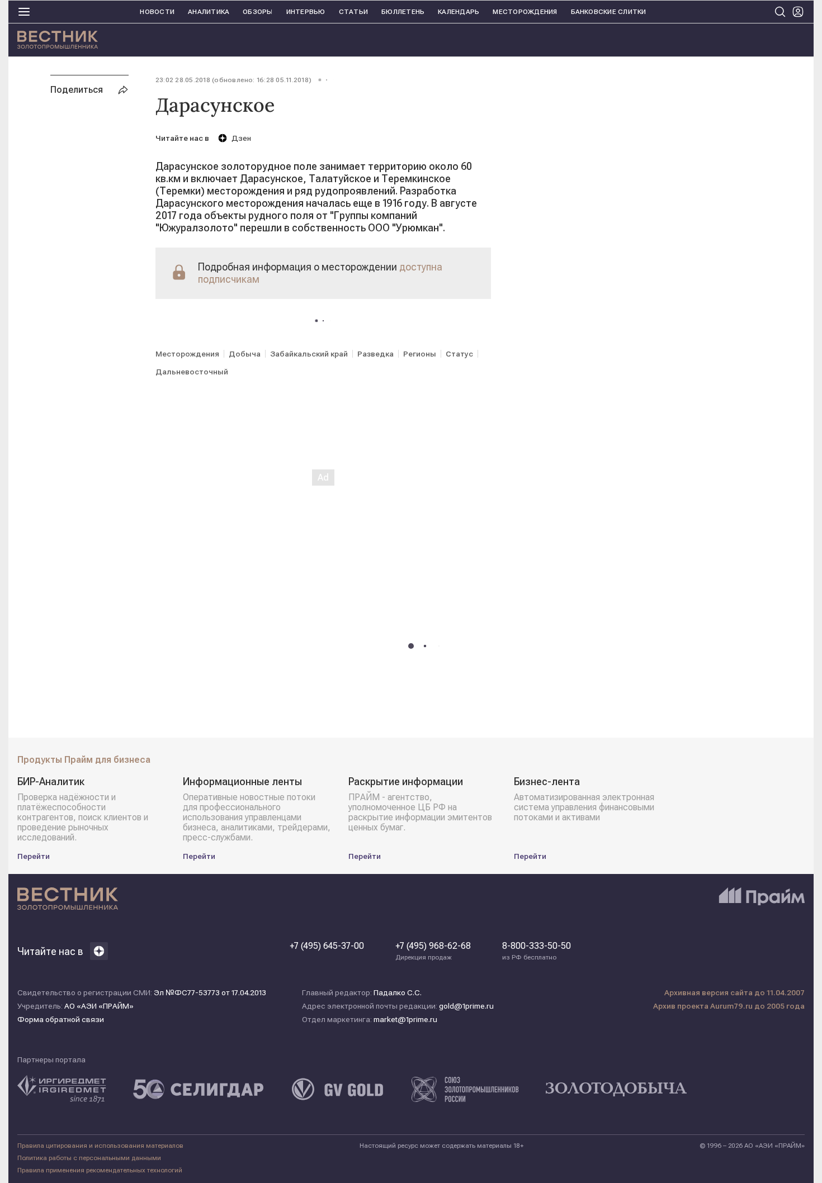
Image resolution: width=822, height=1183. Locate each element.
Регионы (419, 353)
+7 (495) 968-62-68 (433, 951)
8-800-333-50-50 (536, 951)
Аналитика (208, 12)
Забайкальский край (309, 353)
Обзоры (257, 12)
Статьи (353, 12)
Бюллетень (402, 12)
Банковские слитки (608, 12)
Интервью (305, 12)
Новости (157, 12)
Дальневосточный (191, 371)
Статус (459, 353)
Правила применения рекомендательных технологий (99, 1170)
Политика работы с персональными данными (89, 1158)
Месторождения (525, 12)
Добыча (245, 353)
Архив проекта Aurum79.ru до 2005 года (729, 1005)
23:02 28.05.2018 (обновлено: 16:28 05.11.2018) (233, 80)
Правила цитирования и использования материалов (100, 1145)
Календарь (458, 12)
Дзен (241, 138)
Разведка (375, 353)
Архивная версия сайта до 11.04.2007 (734, 992)
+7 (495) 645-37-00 (327, 946)
